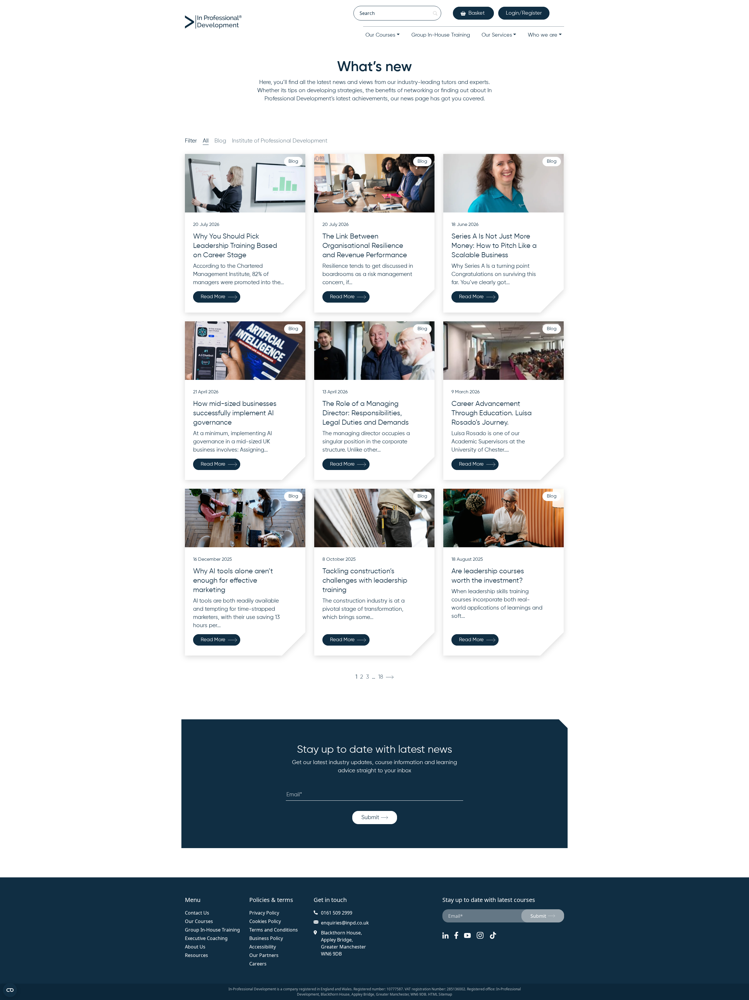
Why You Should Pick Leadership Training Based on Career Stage (235, 246)
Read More (213, 296)
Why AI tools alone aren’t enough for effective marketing (233, 581)
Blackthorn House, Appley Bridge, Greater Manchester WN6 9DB (343, 943)
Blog (220, 141)
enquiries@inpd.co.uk (345, 923)
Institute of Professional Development (279, 141)
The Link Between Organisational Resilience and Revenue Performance (364, 246)
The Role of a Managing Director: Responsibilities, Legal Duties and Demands (365, 413)
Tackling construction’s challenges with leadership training (364, 581)
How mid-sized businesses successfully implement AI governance (234, 413)
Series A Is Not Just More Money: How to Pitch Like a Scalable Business (494, 246)
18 (380, 677)
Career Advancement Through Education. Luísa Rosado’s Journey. (491, 413)
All (206, 141)
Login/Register (524, 13)
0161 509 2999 (336, 913)
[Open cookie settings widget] (10, 990)
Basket (476, 13)
